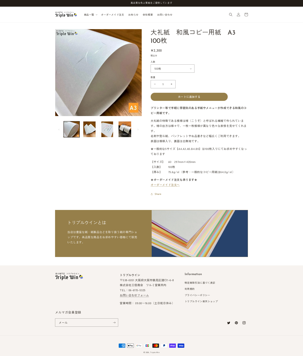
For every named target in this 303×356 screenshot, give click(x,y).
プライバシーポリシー (197, 295)
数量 (153, 77)
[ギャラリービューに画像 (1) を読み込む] (72, 129)
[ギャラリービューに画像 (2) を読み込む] (89, 129)
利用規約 (190, 289)
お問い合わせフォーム (134, 295)
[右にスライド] (138, 129)
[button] (90, 14)
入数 (153, 61)
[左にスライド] (59, 129)
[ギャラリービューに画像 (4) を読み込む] (125, 129)
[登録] (114, 322)
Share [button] (158, 194)
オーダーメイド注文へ (165, 185)
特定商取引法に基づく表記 (200, 282)
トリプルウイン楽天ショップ (201, 301)
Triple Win (155, 352)
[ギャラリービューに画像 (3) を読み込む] (107, 129)
